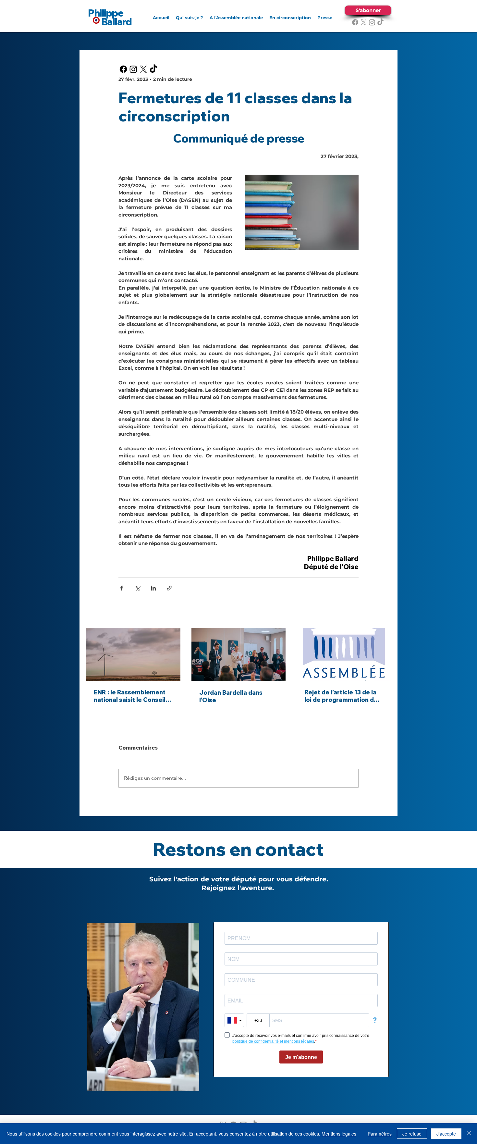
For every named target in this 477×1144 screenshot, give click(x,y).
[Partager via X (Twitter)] (137, 588)
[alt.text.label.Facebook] (355, 22)
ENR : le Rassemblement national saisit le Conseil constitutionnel (129, 696)
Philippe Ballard (109, 17)
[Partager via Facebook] (121, 588)
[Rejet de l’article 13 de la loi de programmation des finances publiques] (344, 654)
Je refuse (412, 1133)
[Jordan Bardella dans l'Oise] (238, 654)
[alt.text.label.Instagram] (372, 22)
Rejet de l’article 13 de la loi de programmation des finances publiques (342, 696)
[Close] (469, 1133)
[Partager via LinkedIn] (153, 588)
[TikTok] (380, 22)
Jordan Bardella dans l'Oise (231, 696)
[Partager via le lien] (169, 588)
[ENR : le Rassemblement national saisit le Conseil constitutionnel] (133, 654)
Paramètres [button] (380, 1133)
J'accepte (446, 1133)
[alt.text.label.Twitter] (364, 22)
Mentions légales (339, 1133)
